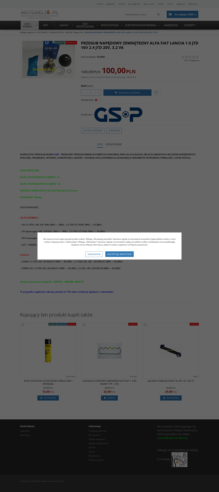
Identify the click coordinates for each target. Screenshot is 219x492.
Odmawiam (94, 254)
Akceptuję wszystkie (119, 254)
